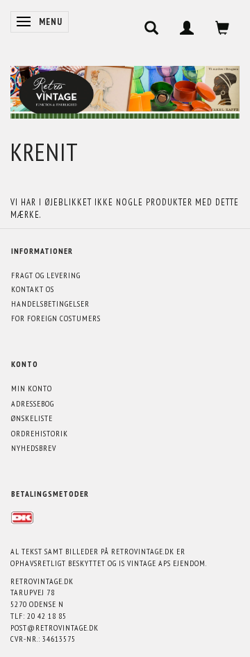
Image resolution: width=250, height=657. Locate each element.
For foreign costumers (56, 318)
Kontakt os (32, 289)
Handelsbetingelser (50, 303)
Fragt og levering (46, 275)
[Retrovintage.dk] (125, 89)
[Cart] (222, 27)
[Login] (187, 27)
